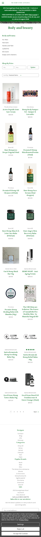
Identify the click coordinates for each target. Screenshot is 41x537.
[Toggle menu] (3, 3)
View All (20, 485)
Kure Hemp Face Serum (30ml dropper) (30, 192)
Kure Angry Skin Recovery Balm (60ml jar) (30, 233)
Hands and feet (7, 46)
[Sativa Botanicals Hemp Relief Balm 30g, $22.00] (30, 336)
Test (20, 455)
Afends (20, 471)
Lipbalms (5, 49)
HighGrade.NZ (20, 478)
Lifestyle (20, 452)
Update (33, 67)
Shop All (20, 446)
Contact (20, 434)
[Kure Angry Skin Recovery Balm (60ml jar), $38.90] (30, 215)
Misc (20, 467)
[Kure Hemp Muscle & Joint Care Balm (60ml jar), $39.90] (11, 215)
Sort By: (5, 75)
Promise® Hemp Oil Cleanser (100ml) (11, 191)
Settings (20, 524)
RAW (20, 465)
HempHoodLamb (20, 476)
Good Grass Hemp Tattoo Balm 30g (11, 396)
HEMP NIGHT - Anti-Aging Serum (30, 272)
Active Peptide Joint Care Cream (11, 111)
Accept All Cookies (20, 533)
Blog (20, 436)
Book (20, 462)
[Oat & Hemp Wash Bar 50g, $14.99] (11, 255)
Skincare (5, 52)
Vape (20, 457)
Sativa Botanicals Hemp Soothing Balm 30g (11, 354)
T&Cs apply (33, 15)
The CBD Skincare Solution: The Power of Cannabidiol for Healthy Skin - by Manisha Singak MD (30, 312)
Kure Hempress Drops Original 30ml (11, 151)
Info (20, 438)
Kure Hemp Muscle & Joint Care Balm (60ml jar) (10, 233)
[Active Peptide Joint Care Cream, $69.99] (11, 93)
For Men (5, 40)
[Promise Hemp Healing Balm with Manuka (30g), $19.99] (11, 293)
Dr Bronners (20, 474)
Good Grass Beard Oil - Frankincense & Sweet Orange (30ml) (30, 397)
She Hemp (20, 480)
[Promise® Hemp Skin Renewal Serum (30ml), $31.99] (30, 134)
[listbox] (15, 75)
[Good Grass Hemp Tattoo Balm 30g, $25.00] (11, 379)
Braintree (20, 482)
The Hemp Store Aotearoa (20, 469)
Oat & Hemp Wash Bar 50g (11, 272)
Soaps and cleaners (9, 55)
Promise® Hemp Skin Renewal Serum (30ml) (30, 152)
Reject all (20, 529)
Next (35, 412)
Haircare (5, 43)
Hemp (20, 448)
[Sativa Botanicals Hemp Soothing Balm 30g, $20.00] (11, 336)
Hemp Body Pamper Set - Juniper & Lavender (30, 112)
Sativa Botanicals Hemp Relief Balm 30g (30, 357)
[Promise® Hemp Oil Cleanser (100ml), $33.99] (11, 174)
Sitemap (20, 440)
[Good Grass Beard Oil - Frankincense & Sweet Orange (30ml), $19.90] (30, 379)
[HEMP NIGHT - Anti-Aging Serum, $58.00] (30, 255)
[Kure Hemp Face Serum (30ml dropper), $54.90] (30, 174)
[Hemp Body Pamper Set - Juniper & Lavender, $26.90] (30, 93)
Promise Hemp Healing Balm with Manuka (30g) (10, 312)
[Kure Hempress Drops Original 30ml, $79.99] (11, 134)
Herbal (20, 450)
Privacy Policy (23, 520)
